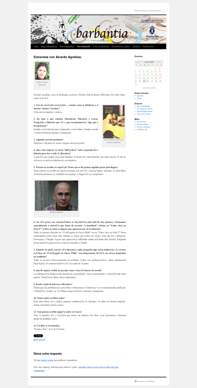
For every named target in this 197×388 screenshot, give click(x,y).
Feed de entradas (142, 124)
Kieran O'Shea (152, 88)
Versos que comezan (144, 114)
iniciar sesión (47, 360)
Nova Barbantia (83, 46)
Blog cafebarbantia (49, 46)
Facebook (140, 96)
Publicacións (148, 46)
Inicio (36, 46)
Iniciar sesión (141, 121)
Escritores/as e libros (121, 46)
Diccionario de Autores (145, 108)
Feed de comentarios (144, 127)
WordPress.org (142, 129)
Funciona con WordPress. (146, 381)
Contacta (136, 46)
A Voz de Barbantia (101, 46)
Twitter (139, 98)
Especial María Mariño (144, 111)
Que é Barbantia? (67, 46)
